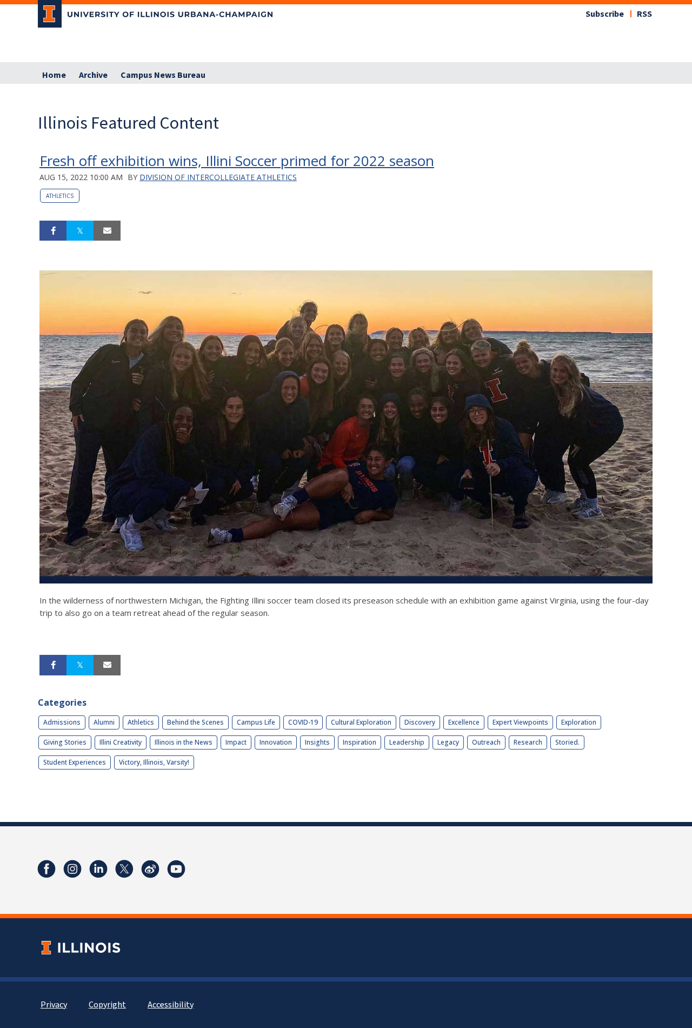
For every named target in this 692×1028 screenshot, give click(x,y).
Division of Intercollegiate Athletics (218, 177)
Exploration (578, 722)
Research (528, 742)
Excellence (464, 722)
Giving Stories (64, 742)
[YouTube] (176, 869)
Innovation (276, 742)
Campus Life (256, 722)
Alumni (104, 722)
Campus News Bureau (163, 75)
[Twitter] (124, 869)
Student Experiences (74, 762)
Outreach (486, 742)
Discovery (419, 722)
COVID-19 (303, 722)
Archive (93, 75)
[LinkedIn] (98, 869)
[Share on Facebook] (52, 231)
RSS (644, 14)
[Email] (107, 231)
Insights (317, 742)
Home (54, 75)
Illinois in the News (183, 742)
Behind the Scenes (195, 722)
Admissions (62, 722)
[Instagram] (72, 869)
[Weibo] (150, 869)
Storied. (567, 742)
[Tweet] (80, 231)
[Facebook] (46, 869)
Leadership (406, 742)
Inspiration (359, 742)
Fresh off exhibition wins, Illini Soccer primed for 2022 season (236, 160)
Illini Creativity (120, 742)
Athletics (60, 196)
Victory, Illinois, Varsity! (154, 762)
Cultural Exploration (361, 722)
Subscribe (604, 14)
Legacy (448, 742)
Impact (236, 742)
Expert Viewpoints (520, 722)
